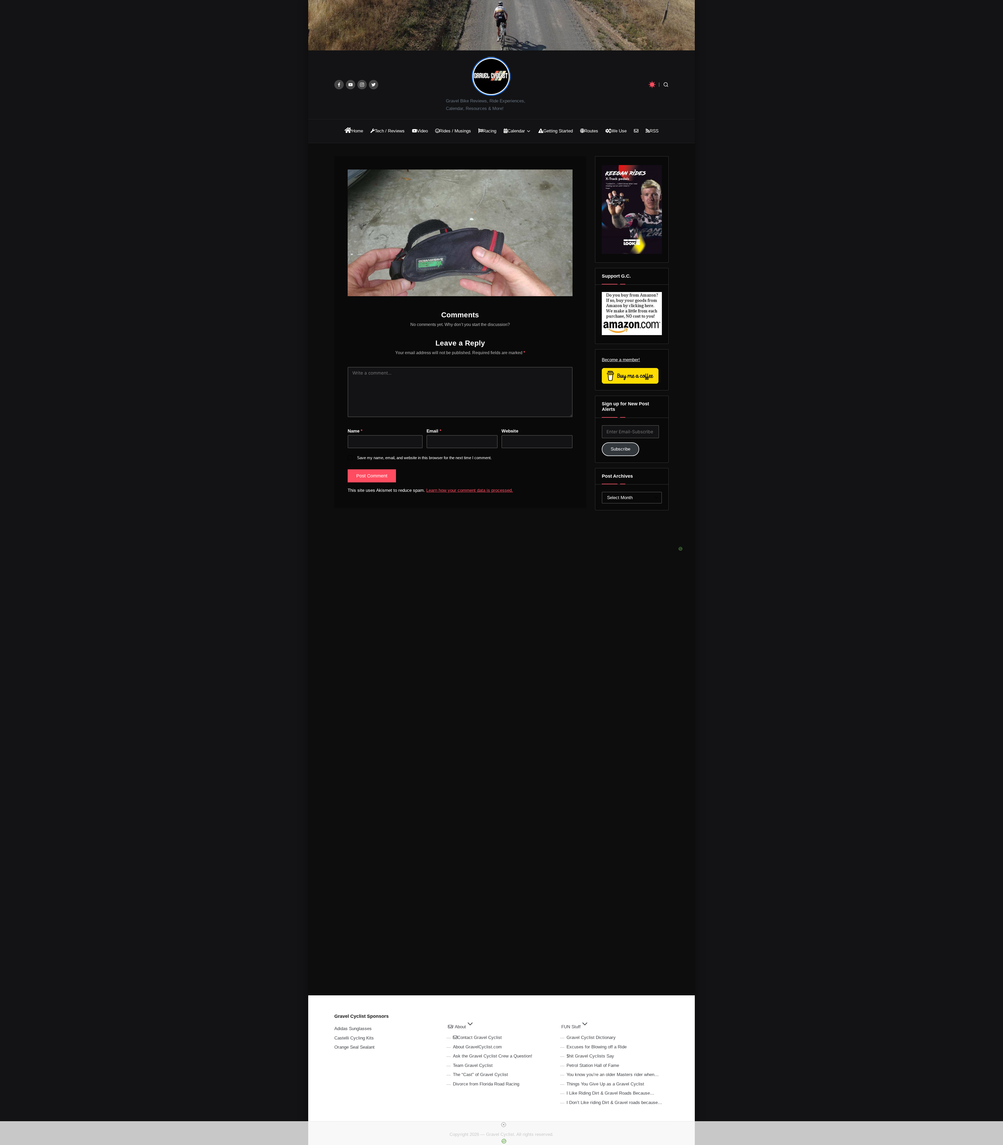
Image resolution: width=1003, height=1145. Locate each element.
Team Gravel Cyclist (473, 1065)
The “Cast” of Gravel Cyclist (480, 1074)
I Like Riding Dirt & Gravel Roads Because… (610, 1093)
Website (509, 431)
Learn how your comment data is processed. (469, 490)
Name (355, 431)
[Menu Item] (339, 84)
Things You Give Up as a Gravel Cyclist (605, 1084)
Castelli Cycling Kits (354, 1038)
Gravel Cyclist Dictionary (591, 1037)
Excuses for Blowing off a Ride (597, 1046)
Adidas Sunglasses (353, 1028)
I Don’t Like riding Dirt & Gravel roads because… (614, 1102)
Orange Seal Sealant (354, 1047)
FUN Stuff (571, 1026)
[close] (503, 1124)
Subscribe (620, 449)
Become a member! (621, 359)
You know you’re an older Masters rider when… (613, 1074)
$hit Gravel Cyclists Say (590, 1056)
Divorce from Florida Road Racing (486, 1084)
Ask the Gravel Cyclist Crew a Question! (492, 1056)
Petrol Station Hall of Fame (593, 1065)
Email (434, 431)
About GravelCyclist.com (477, 1046)
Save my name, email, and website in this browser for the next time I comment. (424, 457)
